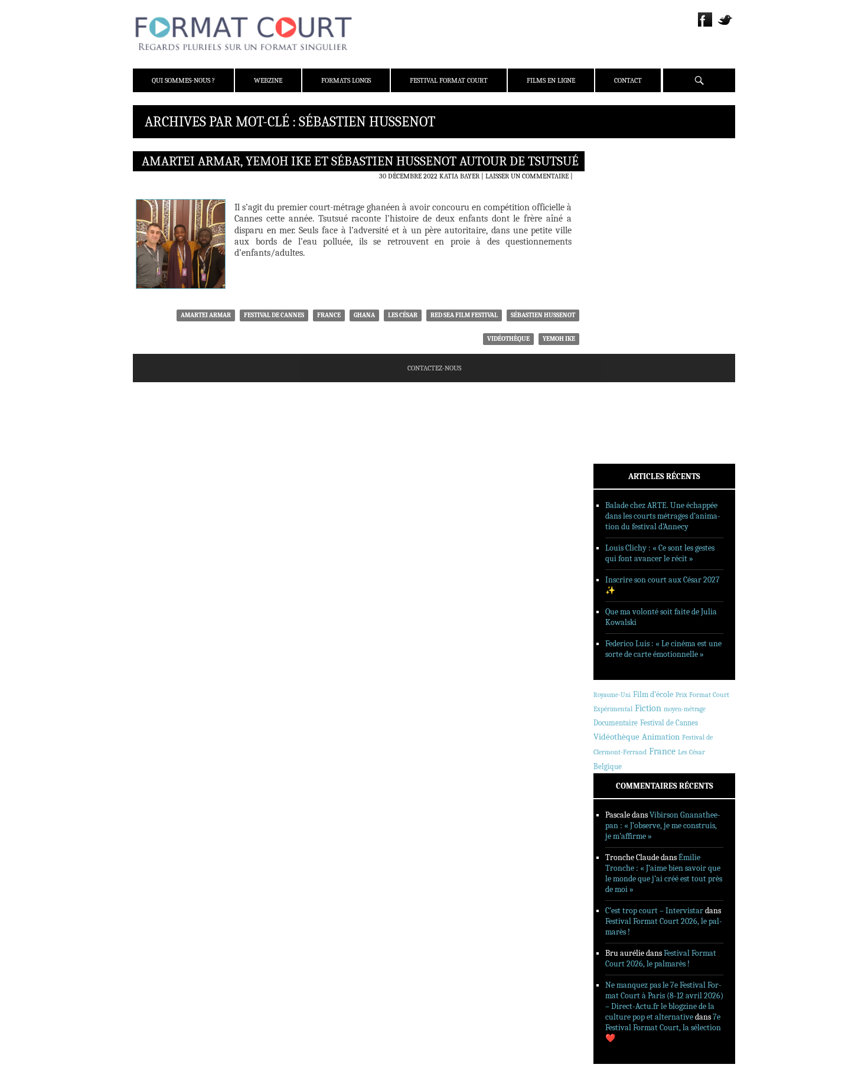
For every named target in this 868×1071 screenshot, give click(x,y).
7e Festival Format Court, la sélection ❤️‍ (663, 1027)
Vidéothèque (508, 339)
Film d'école (653, 694)
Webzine (268, 80)
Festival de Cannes (274, 315)
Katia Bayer (459, 176)
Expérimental (612, 709)
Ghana (364, 315)
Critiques (626, 280)
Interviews (629, 311)
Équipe (621, 198)
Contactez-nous (434, 368)
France (329, 315)
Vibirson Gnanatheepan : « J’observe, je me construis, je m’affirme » (662, 825)
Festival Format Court (449, 80)
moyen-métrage (685, 709)
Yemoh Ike (559, 339)
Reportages (628, 327)
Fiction (648, 708)
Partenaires (630, 228)
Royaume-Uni (612, 695)
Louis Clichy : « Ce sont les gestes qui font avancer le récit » (659, 553)
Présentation (632, 182)
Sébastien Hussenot (543, 315)
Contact (628, 80)
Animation (661, 736)
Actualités (628, 265)
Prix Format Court (702, 695)
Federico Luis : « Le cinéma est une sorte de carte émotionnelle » (663, 649)
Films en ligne (551, 80)
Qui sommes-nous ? (183, 80)
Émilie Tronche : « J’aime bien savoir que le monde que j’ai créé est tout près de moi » (663, 873)
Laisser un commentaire (527, 176)
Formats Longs (346, 80)
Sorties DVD (630, 342)
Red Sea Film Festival (464, 315)
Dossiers (624, 296)
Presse (620, 213)
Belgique (607, 766)
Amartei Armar (206, 315)
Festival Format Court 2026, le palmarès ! (660, 958)
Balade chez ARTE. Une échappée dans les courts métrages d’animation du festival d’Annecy (662, 516)
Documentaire (615, 722)
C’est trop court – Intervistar (654, 911)
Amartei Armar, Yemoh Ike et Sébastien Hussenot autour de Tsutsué (360, 161)
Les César (402, 315)
